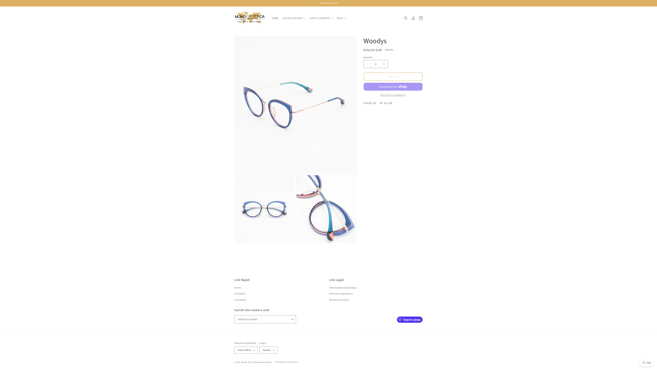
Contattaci (240, 299)
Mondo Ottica (247, 362)
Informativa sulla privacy (343, 287)
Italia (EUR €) (244, 350)
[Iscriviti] (292, 319)
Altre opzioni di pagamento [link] (393, 95)
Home (237, 287)
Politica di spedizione (341, 293)
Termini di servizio (339, 299)
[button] (294, 18)
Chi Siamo (239, 293)
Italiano (266, 350)
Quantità (368, 57)
